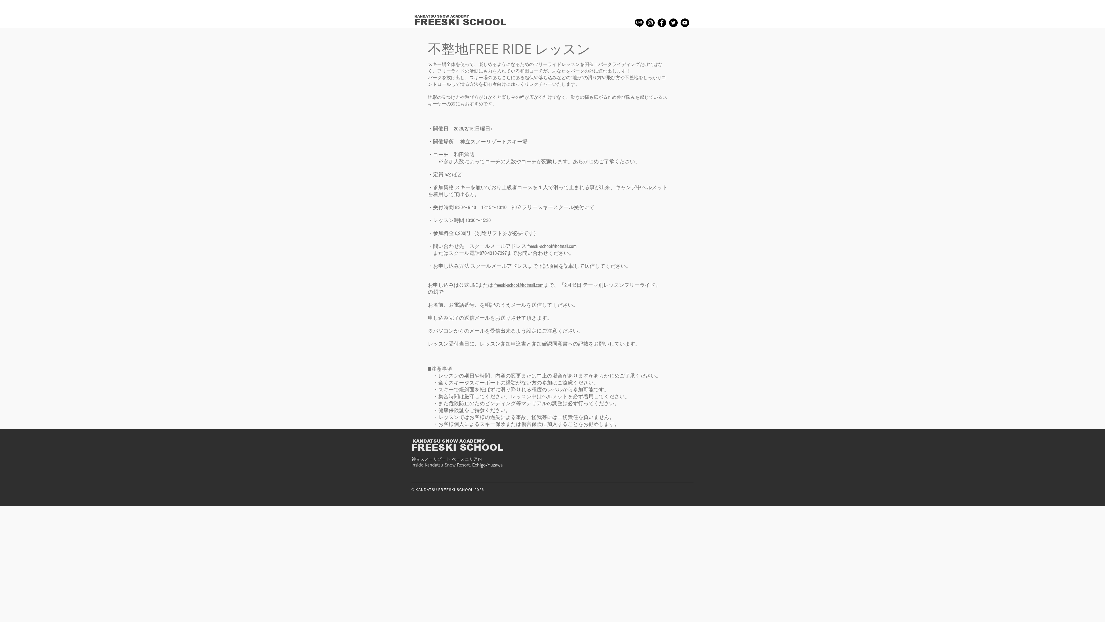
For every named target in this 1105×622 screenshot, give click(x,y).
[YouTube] (685, 22)
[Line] (639, 22)
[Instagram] (650, 22)
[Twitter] (673, 22)
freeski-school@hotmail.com (519, 285)
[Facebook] (662, 22)
